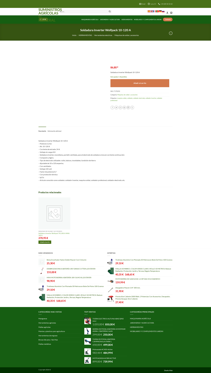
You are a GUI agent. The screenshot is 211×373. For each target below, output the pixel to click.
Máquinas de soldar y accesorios (127, 35)
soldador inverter (151, 98)
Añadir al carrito (140, 83)
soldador (130, 98)
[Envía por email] (120, 107)
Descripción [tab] (42, 131)
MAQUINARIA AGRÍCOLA (89, 19)
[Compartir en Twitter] (116, 107)
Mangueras (42, 318)
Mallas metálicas (44, 344)
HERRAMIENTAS (126, 19)
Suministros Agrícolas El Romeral (46, 15)
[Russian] (163, 11)
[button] (167, 12)
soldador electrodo (139, 98)
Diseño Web (168, 370)
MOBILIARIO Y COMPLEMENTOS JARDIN (147, 19)
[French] (154, 11)
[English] (151, 11)
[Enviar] (110, 12)
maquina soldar (122, 98)
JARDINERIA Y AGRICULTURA (110, 19)
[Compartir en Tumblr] (132, 107)
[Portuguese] (157, 11)
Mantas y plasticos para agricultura (51, 331)
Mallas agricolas (44, 327)
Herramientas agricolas (47, 323)
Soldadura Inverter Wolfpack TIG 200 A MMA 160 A (54, 234)
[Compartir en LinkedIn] (128, 107)
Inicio (74, 35)
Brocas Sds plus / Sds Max (48, 340)
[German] (160, 11)
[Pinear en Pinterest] (124, 107)
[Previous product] (170, 33)
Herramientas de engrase (47, 335)
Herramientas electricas (103, 35)
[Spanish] (149, 11)
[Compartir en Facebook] (112, 107)
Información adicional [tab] (54, 131)
